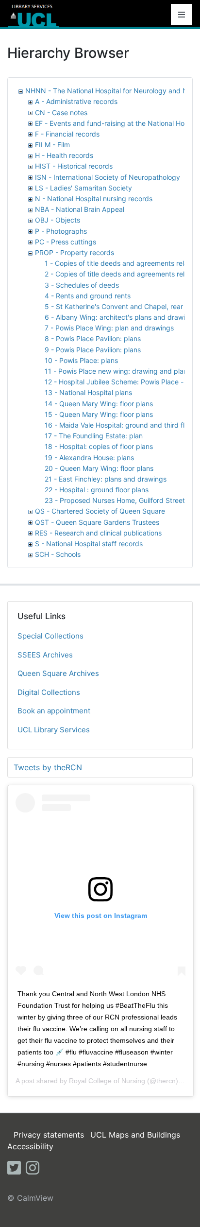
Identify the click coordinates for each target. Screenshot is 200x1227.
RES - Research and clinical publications (98, 533)
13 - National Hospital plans (88, 392)
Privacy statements (49, 1135)
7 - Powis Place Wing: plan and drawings (109, 328)
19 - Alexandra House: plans (89, 457)
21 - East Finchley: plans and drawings (106, 479)
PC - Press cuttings (65, 242)
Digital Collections (48, 692)
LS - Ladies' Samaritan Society (83, 188)
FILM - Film (52, 144)
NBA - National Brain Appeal (79, 209)
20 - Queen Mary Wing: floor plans (99, 468)
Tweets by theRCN (48, 767)
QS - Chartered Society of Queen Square (100, 511)
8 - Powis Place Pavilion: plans (93, 338)
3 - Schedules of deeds (82, 285)
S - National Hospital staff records (89, 543)
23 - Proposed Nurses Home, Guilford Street (115, 500)
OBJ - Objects (57, 220)
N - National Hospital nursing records (93, 198)
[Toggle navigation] (181, 14)
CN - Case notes (61, 112)
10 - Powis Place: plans (81, 360)
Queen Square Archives (58, 673)
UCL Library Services (53, 729)
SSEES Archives (45, 654)
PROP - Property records (74, 252)
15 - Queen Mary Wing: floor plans (99, 414)
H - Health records (64, 155)
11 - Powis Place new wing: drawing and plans (118, 371)
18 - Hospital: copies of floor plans (99, 446)
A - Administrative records (76, 101)
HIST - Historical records (74, 166)
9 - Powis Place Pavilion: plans (93, 350)
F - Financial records (67, 134)
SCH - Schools (58, 554)
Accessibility (30, 1146)
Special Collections (50, 635)
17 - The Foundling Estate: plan (94, 436)
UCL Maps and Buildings (135, 1135)
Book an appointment (53, 710)
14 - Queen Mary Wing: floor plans (99, 403)
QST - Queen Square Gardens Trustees (97, 522)
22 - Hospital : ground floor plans (97, 489)
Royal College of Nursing (107, 1081)
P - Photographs (61, 231)
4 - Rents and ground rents (88, 296)
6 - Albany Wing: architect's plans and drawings (121, 317)
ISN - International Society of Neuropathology (107, 177)
